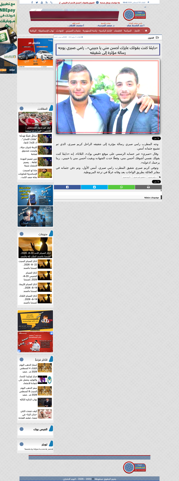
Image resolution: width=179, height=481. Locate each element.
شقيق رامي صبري (139, 177)
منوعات (43, 233)
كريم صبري (126, 177)
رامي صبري (151, 177)
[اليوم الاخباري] (35, 195)
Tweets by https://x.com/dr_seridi (38, 449)
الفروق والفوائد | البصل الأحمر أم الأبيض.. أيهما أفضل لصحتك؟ (97, 2)
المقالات (42, 108)
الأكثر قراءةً (41, 359)
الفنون (151, 37)
